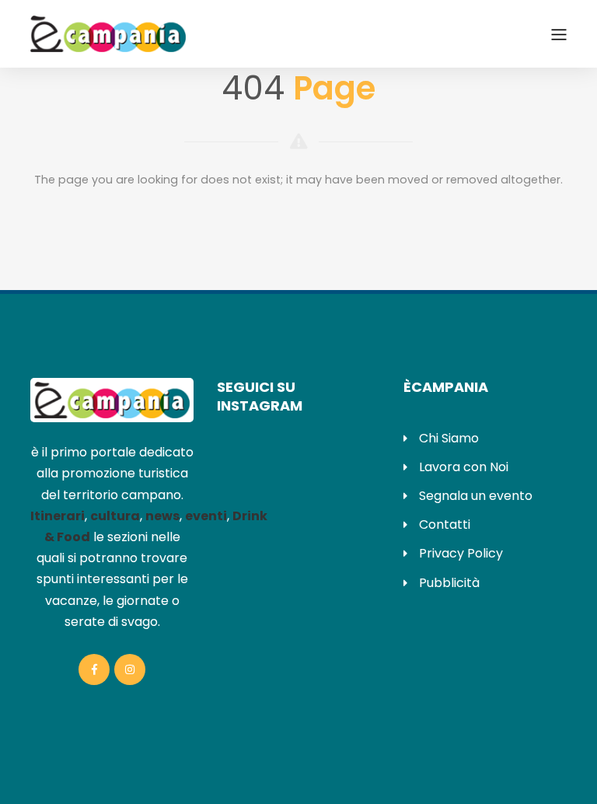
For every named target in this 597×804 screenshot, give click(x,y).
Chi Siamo (449, 438)
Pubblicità (449, 583)
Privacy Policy (461, 553)
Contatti (444, 524)
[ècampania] (108, 32)
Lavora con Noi (463, 467)
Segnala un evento (475, 496)
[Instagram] (129, 669)
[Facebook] (94, 669)
